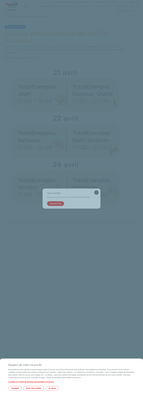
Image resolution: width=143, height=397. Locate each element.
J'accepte (15, 388)
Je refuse (52, 388)
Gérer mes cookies (33, 388)
